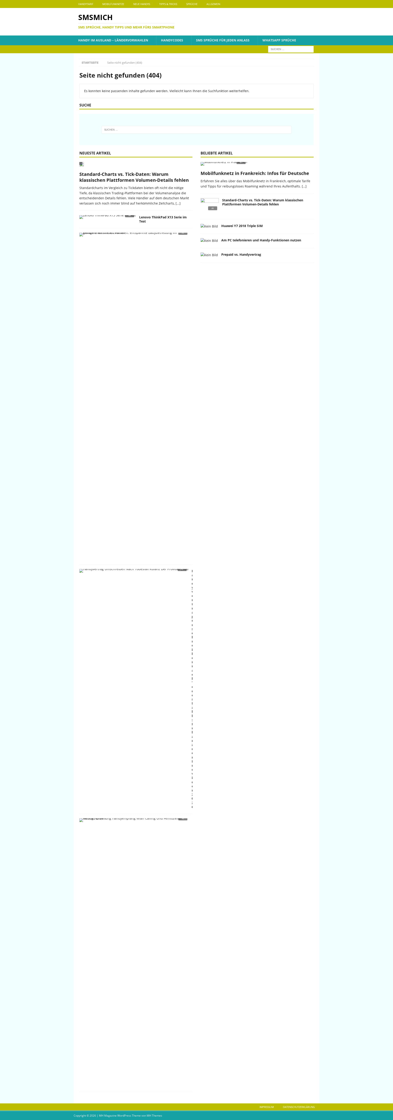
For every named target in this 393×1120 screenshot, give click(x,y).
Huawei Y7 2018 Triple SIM (242, 226)
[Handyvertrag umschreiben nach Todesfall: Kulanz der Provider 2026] (133, 572)
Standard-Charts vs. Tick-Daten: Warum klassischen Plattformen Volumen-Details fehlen (134, 177)
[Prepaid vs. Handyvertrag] (209, 255)
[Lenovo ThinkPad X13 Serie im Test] (107, 218)
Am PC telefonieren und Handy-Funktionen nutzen (261, 240)
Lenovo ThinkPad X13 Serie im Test (163, 219)
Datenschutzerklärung (299, 1107)
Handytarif (85, 4)
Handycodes (172, 40)
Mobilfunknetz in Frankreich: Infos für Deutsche (255, 173)
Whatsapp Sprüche (279, 40)
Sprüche (191, 4)
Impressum (266, 1107)
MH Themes (154, 1115)
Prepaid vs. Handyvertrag (241, 254)
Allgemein (213, 4)
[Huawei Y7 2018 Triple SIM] (209, 226)
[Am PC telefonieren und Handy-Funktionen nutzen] (209, 240)
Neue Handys (141, 4)
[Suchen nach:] (291, 49)
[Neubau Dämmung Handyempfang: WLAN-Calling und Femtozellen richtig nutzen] (134, 821)
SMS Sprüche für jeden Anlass (222, 40)
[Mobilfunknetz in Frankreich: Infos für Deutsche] (257, 165)
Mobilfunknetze (113, 4)
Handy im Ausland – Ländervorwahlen (113, 40)
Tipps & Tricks (168, 4)
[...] (178, 203)
